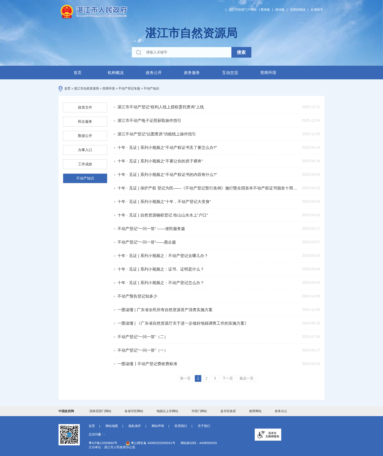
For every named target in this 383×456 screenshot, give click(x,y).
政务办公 (281, 411)
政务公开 (154, 72)
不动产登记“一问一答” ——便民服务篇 (151, 228)
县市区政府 (228, 411)
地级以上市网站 (167, 411)
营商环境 (268, 72)
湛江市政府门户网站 (243, 9)
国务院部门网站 (100, 411)
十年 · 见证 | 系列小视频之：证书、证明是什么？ (160, 269)
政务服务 (192, 72)
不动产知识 (151, 88)
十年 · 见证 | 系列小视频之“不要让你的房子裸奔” (160, 161)
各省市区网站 (134, 411)
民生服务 (85, 121)
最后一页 (246, 378)
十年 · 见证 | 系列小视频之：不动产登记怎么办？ (160, 283)
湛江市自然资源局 (86, 88)
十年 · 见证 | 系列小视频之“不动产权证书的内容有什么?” (167, 174)
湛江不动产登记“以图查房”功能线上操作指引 (156, 134)
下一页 (227, 378)
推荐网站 (255, 411)
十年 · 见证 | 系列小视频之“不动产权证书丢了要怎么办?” (167, 147)
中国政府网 (66, 411)
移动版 (280, 9)
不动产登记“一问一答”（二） (142, 337)
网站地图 (112, 426)
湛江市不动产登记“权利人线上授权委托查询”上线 (160, 107)
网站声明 (158, 426)
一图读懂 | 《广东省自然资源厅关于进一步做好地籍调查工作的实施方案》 (182, 323)
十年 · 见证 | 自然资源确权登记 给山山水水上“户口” (162, 215)
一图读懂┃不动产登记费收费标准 (147, 364)
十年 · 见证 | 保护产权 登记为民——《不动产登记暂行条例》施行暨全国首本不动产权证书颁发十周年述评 (207, 188)
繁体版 (265, 9)
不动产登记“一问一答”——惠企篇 (146, 242)
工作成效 (85, 164)
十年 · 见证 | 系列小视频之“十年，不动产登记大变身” (164, 201)
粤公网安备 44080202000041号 (152, 443)
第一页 (185, 378)
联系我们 (181, 426)
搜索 (241, 52)
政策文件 (85, 107)
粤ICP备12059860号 (103, 443)
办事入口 (85, 150)
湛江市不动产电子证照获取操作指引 (149, 120)
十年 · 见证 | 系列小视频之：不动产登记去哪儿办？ (162, 255)
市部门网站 (199, 411)
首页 (78, 72)
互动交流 (230, 72)
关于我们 (204, 426)
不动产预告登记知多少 (137, 296)
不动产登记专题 (129, 88)
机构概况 (116, 72)
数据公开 (85, 136)
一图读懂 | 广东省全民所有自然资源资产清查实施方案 (165, 310)
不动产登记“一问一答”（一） (142, 350)
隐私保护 (135, 426)
